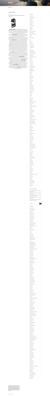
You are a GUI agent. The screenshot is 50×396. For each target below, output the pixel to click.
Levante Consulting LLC (32, 123)
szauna (30, 167)
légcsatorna (31, 114)
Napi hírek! (17, 389)
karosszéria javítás (32, 88)
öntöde (30, 149)
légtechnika (31, 118)
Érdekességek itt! (10, 389)
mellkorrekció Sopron (32, 133)
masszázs (31, 129)
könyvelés (31, 108)
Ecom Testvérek (32, 54)
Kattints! (9, 387)
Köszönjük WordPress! (11, 394)
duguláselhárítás (31, 50)
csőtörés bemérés (32, 47)
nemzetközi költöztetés (32, 145)
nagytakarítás (31, 334)
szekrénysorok (31, 168)
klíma (30, 96)
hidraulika (31, 78)
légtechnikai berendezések (33, 119)
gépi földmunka (31, 69)
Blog (10, 2)
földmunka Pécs (31, 62)
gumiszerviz (31, 74)
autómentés (31, 24)
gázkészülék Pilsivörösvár (33, 66)
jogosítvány (31, 84)
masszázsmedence (32, 130)
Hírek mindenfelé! (15, 387)
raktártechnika (31, 156)
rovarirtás (31, 159)
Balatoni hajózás (31, 32)
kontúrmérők (14, 39)
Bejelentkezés (10, 7)
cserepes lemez (31, 44)
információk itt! (10, 386)
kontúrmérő (10, 62)
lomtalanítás (31, 126)
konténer (31, 104)
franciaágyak (31, 255)
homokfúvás (31, 81)
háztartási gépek (32, 77)
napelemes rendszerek (32, 144)
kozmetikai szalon (32, 111)
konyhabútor (31, 107)
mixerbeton (31, 134)
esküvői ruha (31, 58)
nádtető (30, 141)
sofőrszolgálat (31, 163)
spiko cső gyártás (32, 164)
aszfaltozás (31, 20)
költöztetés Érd (31, 100)
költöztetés (31, 99)
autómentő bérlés (32, 25)
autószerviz (31, 29)
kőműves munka (32, 103)
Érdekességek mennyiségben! (15, 386)
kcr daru (31, 93)
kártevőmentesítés (32, 89)
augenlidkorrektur (32, 21)
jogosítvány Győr (32, 85)
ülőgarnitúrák (31, 179)
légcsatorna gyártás (32, 115)
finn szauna (31, 59)
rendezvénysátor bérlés (32, 349)
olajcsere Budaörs (32, 148)
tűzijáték (31, 178)
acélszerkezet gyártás (32, 17)
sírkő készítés (31, 160)
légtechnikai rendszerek (32, 122)
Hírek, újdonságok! (10, 385)
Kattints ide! (14, 389)
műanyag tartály (31, 137)
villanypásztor (31, 183)
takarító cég (31, 172)
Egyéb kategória (31, 55)
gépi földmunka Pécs (32, 70)
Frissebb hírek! (14, 385)
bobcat (30, 36)
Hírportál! (18, 387)
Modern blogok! (18, 385)
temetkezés (31, 175)
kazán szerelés (31, 92)
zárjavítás (31, 186)
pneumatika (31, 152)
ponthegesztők (31, 153)
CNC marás (31, 43)
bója (30, 39)
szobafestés (31, 171)
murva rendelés (31, 138)
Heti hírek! (11, 387)
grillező (30, 73)
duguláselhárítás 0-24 (32, 51)
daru (30, 240)
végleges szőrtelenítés (32, 182)
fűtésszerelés (31, 65)
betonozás (31, 35)
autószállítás (31, 28)
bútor (30, 40)
